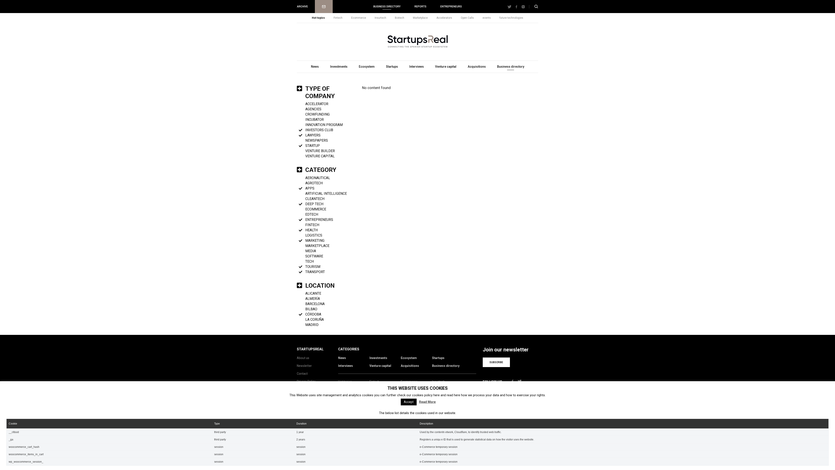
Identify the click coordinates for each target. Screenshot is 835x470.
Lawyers (313, 135)
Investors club (319, 130)
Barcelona (315, 304)
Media (310, 251)
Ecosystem (367, 66)
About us (303, 358)
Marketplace (420, 17)
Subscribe (496, 362)
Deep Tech (314, 204)
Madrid (312, 325)
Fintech (338, 17)
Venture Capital (320, 156)
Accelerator (316, 104)
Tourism (312, 267)
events (487, 17)
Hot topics (318, 17)
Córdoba (313, 314)
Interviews (416, 66)
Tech (309, 261)
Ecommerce (358, 17)
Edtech (311, 214)
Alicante (313, 293)
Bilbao (311, 309)
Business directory (387, 6)
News (315, 66)
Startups (392, 66)
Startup (312, 146)
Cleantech (314, 199)
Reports (420, 6)
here (436, 395)
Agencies (313, 109)
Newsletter (324, 6)
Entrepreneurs (451, 6)
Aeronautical (317, 178)
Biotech (399, 17)
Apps (309, 188)
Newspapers (316, 140)
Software (314, 256)
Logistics (313, 235)
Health (311, 230)
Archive (302, 6)
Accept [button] (409, 402)
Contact (302, 373)
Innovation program (324, 125)
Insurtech (380, 17)
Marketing (314, 240)
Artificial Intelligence (326, 193)
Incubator (314, 120)
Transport (315, 272)
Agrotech (314, 183)
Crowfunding (317, 114)
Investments (338, 66)
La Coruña (314, 319)
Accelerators (444, 17)
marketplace (317, 246)
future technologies (511, 17)
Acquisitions (477, 66)
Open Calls (467, 17)
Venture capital (445, 66)
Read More (427, 402)
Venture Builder (320, 151)
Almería (312, 299)
